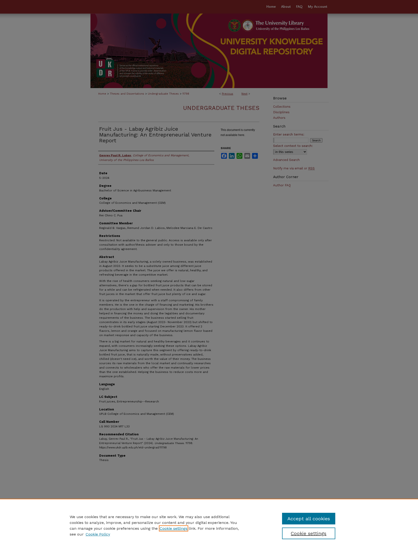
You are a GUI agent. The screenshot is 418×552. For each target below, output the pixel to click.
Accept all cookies (308, 519)
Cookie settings (173, 528)
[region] (209, 525)
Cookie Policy (98, 534)
